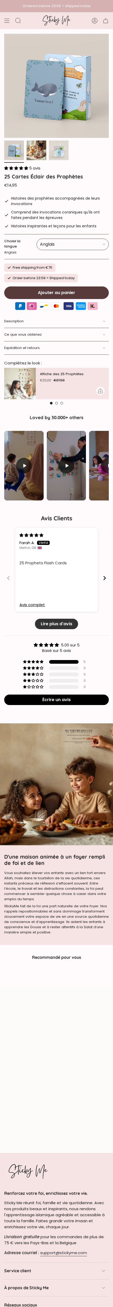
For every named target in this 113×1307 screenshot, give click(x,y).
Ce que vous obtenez (23, 334)
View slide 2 (56, 403)
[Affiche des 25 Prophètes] (20, 383)
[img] (31, 535)
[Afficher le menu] (7, 21)
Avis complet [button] (32, 604)
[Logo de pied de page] (28, 1171)
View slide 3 (61, 403)
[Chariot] (105, 21)
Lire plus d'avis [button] (56, 624)
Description (14, 321)
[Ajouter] (100, 391)
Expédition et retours (22, 347)
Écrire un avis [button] (56, 700)
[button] (16, 168)
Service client (17, 1270)
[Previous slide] (8, 578)
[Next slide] (104, 578)
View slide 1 (51, 403)
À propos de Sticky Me (26, 1287)
